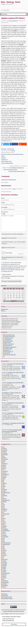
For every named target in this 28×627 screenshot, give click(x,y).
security (5, 550)
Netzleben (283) (8, 348)
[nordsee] (1, 535)
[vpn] (1, 579)
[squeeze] (1, 555)
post (4, 541)
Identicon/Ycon (9, 257)
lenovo (4, 523)
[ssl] (1, 558)
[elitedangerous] (1, 492)
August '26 (14, 301)
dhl (3, 480)
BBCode (3, 247)
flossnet (4, 498)
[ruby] (1, 545)
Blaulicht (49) (7, 342)
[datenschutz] (1, 474)
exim (4, 494)
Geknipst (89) (8, 339)
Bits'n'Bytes (3, 148)
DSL (3, 488)
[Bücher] (1, 468)
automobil (5, 454)
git (3, 503)
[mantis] (1, 527)
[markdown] (1, 529)
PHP (4, 539)
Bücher (4, 468)
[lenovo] (1, 523)
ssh (3, 556)
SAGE (4, 548)
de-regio (5, 475)
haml (4, 507)
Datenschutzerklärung (7, 268)
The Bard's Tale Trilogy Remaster (15, 363)
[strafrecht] (1, 559)
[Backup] (1, 457)
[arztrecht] (1, 453)
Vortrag (4, 577)
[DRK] (1, 485)
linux (4, 524)
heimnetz (5, 509)
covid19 (4, 472)
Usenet (4, 571)
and (4, 447)
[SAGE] (1, 548)
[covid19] (1, 472)
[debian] (1, 477)
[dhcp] (1, 479)
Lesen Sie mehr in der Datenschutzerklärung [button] (8, 619)
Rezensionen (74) (8, 351)
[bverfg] (1, 466)
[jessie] (1, 518)
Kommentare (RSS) (7, 597)
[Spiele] (1, 553)
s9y (3, 547)
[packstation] (1, 536)
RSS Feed (5, 594)
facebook (5, 495)
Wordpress (5, 585)
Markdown (4, 238)
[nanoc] (1, 533)
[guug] (1, 504)
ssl (3, 558)
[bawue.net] (1, 459)
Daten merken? (6, 274)
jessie (4, 518)
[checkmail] (1, 471)
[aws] (1, 456)
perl (4, 538)
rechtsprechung (7, 542)
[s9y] (1, 547)
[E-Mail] (1, 491)
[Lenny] (1, 521)
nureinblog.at (5, 423)
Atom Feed (5, 595)
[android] (1, 448)
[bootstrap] (1, 463)
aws (4, 456)
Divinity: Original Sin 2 (16, 392)
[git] (1, 503)
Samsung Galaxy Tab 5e (6, 161)
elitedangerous (6, 492)
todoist (4, 567)
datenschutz (6, 474)
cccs (4, 469)
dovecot (4, 483)
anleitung (5, 450)
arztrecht (5, 453)
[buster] (1, 465)
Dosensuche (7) (8, 345)
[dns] (1, 482)
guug (4, 504)
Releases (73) (7, 350)
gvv (3, 506)
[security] (1, 550)
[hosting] (1, 510)
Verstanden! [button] (14, 624)
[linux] (1, 524)
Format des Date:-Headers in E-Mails (17, 171)
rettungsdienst (6, 544)
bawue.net (5, 459)
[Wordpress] (1, 585)
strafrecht (5, 559)
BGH (4, 462)
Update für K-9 (4, 159)
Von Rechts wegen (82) (10, 354)
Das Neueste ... (5, 309)
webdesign (5, 580)
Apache (4, 451)
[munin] (1, 532)
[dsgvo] (1, 486)
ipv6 (4, 515)
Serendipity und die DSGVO (17, 423)
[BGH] (1, 462)
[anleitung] (1, 450)
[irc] (1, 517)
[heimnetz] (1, 509)
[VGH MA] (1, 574)
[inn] (1, 512)
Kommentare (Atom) (8, 598)
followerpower (6, 500)
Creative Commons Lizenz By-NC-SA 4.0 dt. (13, 611)
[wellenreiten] (1, 582)
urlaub (4, 570)
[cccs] (1, 469)
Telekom (5, 565)
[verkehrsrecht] (1, 573)
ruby (4, 545)
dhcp (4, 479)
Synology (5, 562)
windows (5, 583)
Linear (14, 188)
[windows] (1, 583)
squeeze (5, 555)
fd (3, 497)
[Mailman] (1, 526)
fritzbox (4, 501)
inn (3, 512)
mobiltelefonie (6, 530)
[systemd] (1, 564)
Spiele (4, 553)
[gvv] (1, 506)
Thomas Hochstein (13, 20)
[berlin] (1, 460)
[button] (5, 144)
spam (4, 552)
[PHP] (1, 539)
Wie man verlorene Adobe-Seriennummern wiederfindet (12, 430)
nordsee (5, 535)
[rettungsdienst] (1, 544)
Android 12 (3, 157)
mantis (4, 527)
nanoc (4, 533)
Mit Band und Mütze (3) (10, 347)
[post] (1, 541)
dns (3, 482)
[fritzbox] (1, 501)
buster (4, 465)
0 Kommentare (10, 148)
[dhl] (1, 480)
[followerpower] (1, 500)
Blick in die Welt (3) (9, 344)
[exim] (1, 494)
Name (3, 198)
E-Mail (3, 202)
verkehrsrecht (6, 573)
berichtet (22, 27)
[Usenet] (1, 571)
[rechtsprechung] (1, 542)
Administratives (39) (9, 335)
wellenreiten (6, 582)
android (5, 448)
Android (13, 150)
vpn (3, 579)
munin (4, 532)
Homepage (4, 207)
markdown (5, 529)
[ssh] (1, 556)
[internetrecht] (1, 514)
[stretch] (1, 561)
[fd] (1, 497)
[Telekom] (1, 565)
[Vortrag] (1, 577)
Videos (4, 576)
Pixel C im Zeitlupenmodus (7, 163)
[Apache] (1, 451)
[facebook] (1, 495)
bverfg (4, 466)
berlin (4, 460)
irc (3, 517)
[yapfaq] (1, 587)
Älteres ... (3, 310)
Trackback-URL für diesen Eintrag (8, 179)
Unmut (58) (7, 353)
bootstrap (5, 463)
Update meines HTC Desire (13, 18)
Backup (4, 457)
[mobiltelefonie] (1, 530)
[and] (1, 447)
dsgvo (4, 486)
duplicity (5, 489)
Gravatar (4, 257)
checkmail (5, 471)
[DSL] (1, 488)
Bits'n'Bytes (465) (8, 341)
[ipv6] (1, 515)
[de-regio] (1, 475)
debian (4, 477)
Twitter (4, 568)
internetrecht (6, 514)
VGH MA (5, 574)
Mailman (5, 526)
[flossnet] (1, 498)
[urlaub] (1, 570)
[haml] (1, 507)
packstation (5, 536)
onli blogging (5, 392)
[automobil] (1, 454)
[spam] (1, 552)
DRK (4, 485)
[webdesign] (1, 580)
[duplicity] (1, 489)
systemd (5, 564)
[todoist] (1, 567)
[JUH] (1, 520)
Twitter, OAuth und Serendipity (10, 169)
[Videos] (1, 576)
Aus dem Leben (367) (9, 336)
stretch (4, 561)
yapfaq (4, 587)
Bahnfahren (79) (9, 338)
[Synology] (1, 562)
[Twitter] (1, 568)
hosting (4, 510)
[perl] (1, 538)
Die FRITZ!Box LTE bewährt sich (17, 167)
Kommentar (4, 212)
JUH (3, 520)
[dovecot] (1, 483)
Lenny (4, 521)
